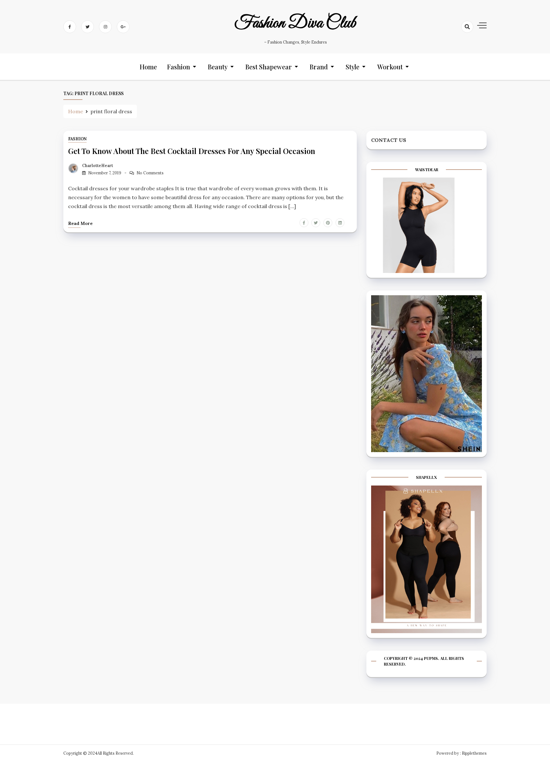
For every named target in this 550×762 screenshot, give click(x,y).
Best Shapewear (268, 66)
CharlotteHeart (97, 165)
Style (352, 66)
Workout (390, 66)
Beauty (218, 66)
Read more (80, 223)
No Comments (150, 173)
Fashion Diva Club (295, 23)
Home (148, 66)
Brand (319, 66)
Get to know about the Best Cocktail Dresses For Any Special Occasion (191, 151)
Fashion (178, 66)
